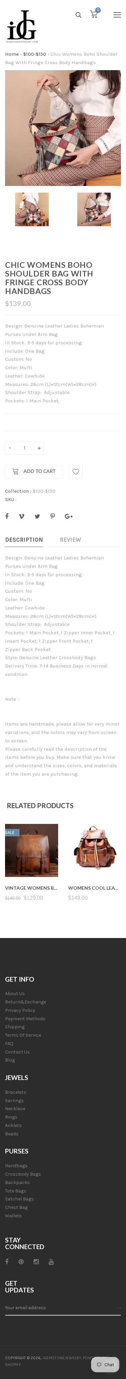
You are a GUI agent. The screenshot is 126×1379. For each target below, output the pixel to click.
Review (70, 539)
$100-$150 (34, 54)
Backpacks (17, 1182)
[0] (93, 15)
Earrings (14, 1100)
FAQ (9, 1043)
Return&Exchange (25, 1002)
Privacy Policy (20, 1010)
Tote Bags (15, 1191)
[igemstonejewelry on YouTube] (51, 1262)
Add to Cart (38, 471)
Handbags (16, 1166)
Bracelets (15, 1092)
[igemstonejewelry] (22, 27)
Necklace (15, 1109)
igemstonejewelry (62, 1358)
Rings (11, 1117)
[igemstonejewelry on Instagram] (36, 1262)
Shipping (15, 1027)
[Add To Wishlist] (76, 471)
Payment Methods (25, 1019)
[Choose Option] (94, 861)
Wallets (13, 1216)
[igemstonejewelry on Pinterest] (21, 1262)
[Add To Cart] (31, 861)
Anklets (13, 1125)
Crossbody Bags (23, 1174)
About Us (15, 993)
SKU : (10, 499)
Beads (11, 1134)
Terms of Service (23, 1035)
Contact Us (17, 1052)
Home (12, 54)
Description (24, 539)
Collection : (18, 491)
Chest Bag (16, 1207)
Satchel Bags (19, 1199)
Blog (10, 1060)
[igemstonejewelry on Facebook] (6, 1262)
